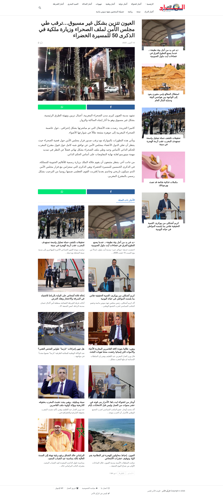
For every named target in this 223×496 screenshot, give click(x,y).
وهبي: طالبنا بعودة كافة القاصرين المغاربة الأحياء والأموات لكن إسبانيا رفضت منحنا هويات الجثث (112, 350)
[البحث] (40, 8)
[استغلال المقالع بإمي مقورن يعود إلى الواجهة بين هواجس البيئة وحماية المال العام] (163, 78)
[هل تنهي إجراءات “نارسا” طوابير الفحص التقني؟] (61, 328)
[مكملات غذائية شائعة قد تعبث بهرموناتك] (163, 167)
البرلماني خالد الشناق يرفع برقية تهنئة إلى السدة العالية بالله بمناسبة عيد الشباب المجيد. (61, 457)
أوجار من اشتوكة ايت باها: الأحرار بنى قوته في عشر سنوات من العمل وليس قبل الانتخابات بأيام (111, 403)
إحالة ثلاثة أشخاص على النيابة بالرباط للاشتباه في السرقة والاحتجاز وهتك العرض (62, 297)
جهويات (163, 44)
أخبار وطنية (163, 132)
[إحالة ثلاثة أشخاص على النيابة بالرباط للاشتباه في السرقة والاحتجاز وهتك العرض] (61, 275)
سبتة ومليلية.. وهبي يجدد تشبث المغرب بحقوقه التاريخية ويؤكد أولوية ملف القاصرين (61, 403)
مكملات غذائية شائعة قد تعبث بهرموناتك (163, 183)
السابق (130, 473)
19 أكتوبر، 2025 (128, 42)
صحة (163, 176)
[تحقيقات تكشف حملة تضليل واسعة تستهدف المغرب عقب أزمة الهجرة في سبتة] (61, 222)
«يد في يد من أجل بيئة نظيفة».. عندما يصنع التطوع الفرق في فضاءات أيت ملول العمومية (113, 243)
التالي (122, 473)
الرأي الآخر (166, 490)
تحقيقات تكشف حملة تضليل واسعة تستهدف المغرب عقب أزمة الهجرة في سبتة (63, 243)
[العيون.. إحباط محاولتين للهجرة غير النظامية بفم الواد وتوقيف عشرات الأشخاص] (111, 435)
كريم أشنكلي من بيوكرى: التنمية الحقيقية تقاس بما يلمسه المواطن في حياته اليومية (112, 297)
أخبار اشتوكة (163, 88)
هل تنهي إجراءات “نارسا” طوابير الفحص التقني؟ (61, 348)
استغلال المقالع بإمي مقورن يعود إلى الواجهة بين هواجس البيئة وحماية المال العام (163, 97)
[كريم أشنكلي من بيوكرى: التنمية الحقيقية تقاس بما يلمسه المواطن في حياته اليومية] (111, 275)
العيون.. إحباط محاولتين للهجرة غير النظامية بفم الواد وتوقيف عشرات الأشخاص (112, 457)
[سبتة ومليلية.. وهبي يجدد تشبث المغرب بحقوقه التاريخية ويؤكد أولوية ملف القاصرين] (61, 381)
